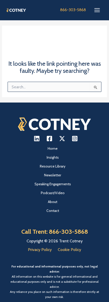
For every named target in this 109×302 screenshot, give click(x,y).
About (52, 201)
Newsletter (52, 175)
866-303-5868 (73, 10)
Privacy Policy (40, 249)
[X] (62, 139)
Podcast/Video (53, 193)
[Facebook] (49, 139)
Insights (53, 157)
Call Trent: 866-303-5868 (54, 231)
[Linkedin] (37, 139)
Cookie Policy (69, 249)
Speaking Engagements (52, 184)
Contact (52, 210)
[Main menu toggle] (97, 10)
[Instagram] (75, 139)
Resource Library (52, 166)
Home (53, 148)
